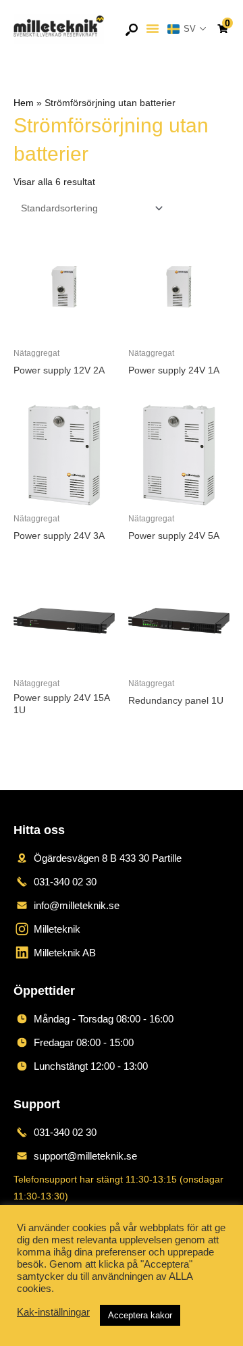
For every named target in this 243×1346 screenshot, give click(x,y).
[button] (152, 28)
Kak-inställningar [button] (53, 1312)
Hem (24, 103)
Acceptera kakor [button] (140, 1315)
